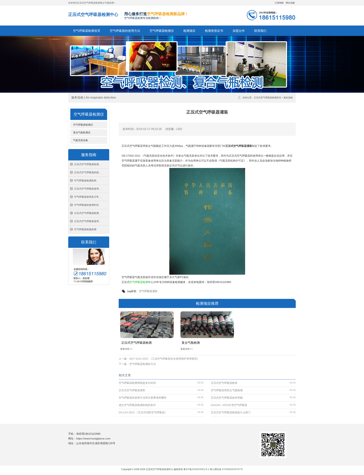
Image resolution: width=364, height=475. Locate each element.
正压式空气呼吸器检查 (224, 382)
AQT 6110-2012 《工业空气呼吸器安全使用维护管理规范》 (164, 358)
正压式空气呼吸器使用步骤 (89, 221)
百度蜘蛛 (279, 3)
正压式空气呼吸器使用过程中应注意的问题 (91, 188)
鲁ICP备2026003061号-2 (196, 469)
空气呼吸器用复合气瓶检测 (227, 390)
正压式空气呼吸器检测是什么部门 (91, 213)
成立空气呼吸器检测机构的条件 (137, 405)
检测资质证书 (214, 30)
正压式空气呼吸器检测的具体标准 (91, 164)
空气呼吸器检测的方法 (142, 363)
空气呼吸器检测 (138, 282)
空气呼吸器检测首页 (86, 30)
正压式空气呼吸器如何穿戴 (227, 397)
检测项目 (189, 30)
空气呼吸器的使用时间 (86, 205)
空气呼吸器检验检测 (85, 229)
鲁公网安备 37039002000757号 (226, 469)
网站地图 (290, 3)
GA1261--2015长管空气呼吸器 (229, 405)
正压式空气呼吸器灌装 (132, 390)
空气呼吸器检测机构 (85, 180)
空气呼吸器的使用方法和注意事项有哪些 (142, 397)
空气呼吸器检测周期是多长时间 (137, 382)
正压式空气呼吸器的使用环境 (90, 172)
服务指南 (288, 97)
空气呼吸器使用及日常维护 (89, 196)
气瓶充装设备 (80, 140)
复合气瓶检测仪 (81, 132)
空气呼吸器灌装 (148, 291)
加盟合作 (239, 30)
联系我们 (260, 30)
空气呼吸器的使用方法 (125, 30)
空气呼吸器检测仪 (162, 30)
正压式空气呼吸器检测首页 (267, 97)
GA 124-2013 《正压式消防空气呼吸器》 (143, 412)
